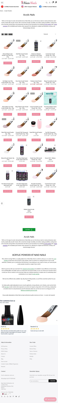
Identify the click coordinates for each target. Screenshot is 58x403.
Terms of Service (33, 351)
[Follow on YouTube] (16, 396)
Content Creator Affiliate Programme (9, 364)
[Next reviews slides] (57, 320)
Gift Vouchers (4, 346)
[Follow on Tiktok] (19, 396)
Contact (3, 356)
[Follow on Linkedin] (10, 396)
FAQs (31, 359)
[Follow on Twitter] (4, 396)
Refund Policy (33, 348)
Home (1, 10)
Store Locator (4, 361)
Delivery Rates (33, 353)
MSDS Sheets (4, 351)
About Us (3, 353)
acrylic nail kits (35, 274)
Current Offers (33, 346)
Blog (2, 359)
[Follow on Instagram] (7, 396)
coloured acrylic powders (28, 268)
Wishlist (31, 356)
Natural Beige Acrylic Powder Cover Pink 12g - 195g (7, 55)
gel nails (7, 287)
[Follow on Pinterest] (13, 396)
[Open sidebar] (2, 203)
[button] (5, 394)
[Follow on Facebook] (1, 396)
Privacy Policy (4, 348)
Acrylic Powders (8, 10)
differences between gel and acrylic (29, 290)
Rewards (3, 366)
